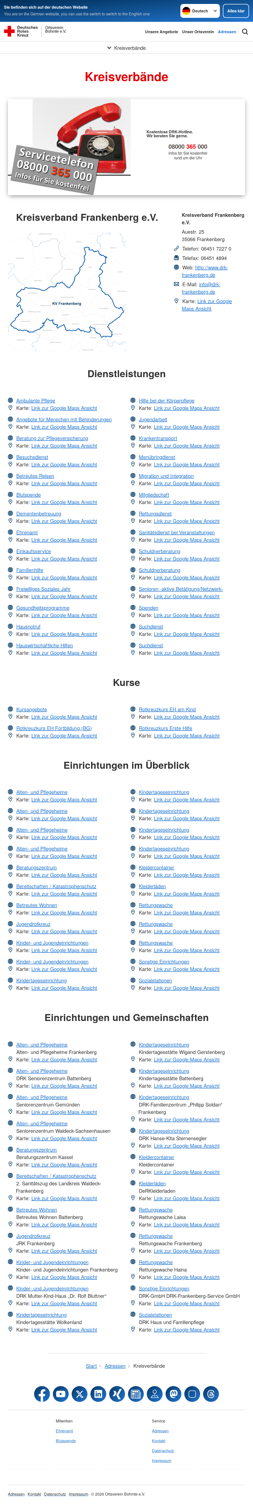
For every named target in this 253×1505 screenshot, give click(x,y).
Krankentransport (158, 438)
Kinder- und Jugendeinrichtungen (52, 942)
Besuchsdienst (32, 456)
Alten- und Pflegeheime (41, 791)
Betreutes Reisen (35, 475)
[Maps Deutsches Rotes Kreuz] (155, 1394)
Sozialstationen (155, 980)
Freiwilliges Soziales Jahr (43, 588)
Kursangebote (31, 709)
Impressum (161, 1460)
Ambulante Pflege (35, 400)
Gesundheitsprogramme (42, 607)
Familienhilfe (29, 569)
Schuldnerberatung (159, 551)
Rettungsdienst (155, 513)
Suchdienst (151, 626)
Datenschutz (163, 1450)
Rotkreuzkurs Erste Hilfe (165, 728)
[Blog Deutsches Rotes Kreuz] (136, 1394)
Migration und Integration (166, 475)
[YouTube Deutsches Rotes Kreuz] (61, 1394)
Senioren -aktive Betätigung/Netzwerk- (181, 588)
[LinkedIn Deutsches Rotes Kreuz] (98, 1394)
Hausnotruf (28, 626)
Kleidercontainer (156, 867)
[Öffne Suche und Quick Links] (245, 32)
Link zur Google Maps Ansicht (207, 304)
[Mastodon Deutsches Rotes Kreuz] (173, 1394)
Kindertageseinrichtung (41, 980)
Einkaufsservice (33, 551)
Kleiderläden (152, 886)
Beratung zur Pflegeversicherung (52, 438)
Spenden (148, 607)
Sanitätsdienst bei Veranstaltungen (177, 532)
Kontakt (158, 1441)
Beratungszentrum (36, 867)
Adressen (227, 31)
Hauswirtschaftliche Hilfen (44, 645)
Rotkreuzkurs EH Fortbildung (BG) (54, 728)
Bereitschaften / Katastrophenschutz (56, 886)
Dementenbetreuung (38, 513)
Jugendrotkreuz (33, 923)
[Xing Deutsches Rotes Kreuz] (117, 1394)
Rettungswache (156, 905)
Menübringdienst (157, 456)
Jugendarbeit (153, 419)
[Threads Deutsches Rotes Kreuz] (211, 1394)
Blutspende (28, 494)
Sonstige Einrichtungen (164, 961)
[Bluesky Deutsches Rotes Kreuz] (192, 1394)
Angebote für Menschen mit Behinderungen (64, 419)
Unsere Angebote (161, 31)
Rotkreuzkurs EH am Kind (167, 709)
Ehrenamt (27, 532)
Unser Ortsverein (198, 31)
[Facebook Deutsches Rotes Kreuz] (42, 1394)
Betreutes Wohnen (36, 905)
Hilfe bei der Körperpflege (166, 400)
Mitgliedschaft (154, 494)
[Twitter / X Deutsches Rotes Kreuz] (79, 1394)
